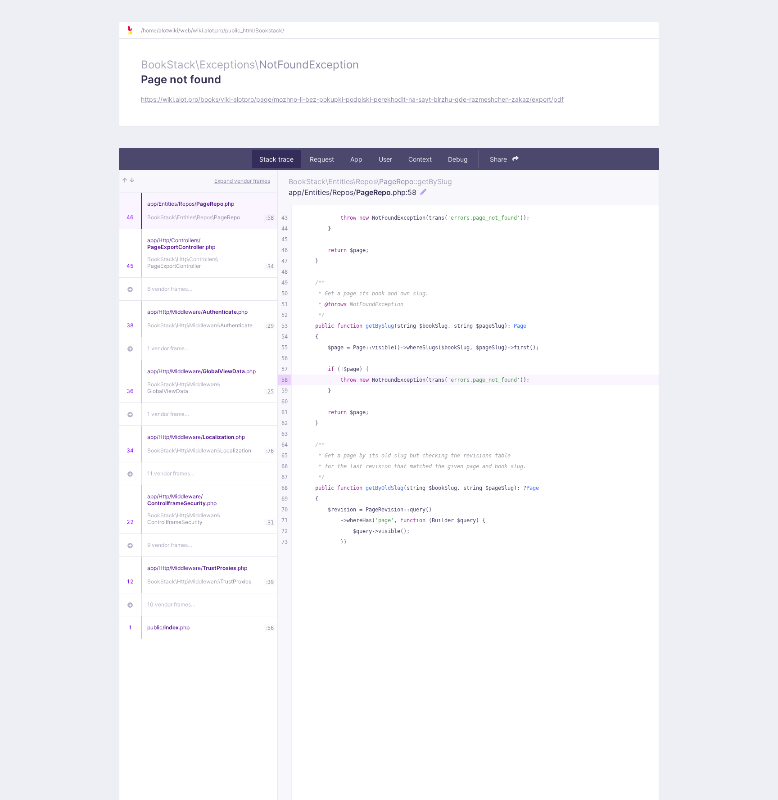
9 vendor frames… (169, 545)
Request (322, 159)
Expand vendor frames (242, 180)
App (356, 159)
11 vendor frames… (170, 473)
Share (499, 159)
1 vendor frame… (168, 348)
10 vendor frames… (171, 604)
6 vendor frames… (169, 288)
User (385, 159)
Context (420, 159)
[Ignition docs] (134, 30)
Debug (458, 159)
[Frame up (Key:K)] (124, 181)
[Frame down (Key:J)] (132, 181)
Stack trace (276, 159)
